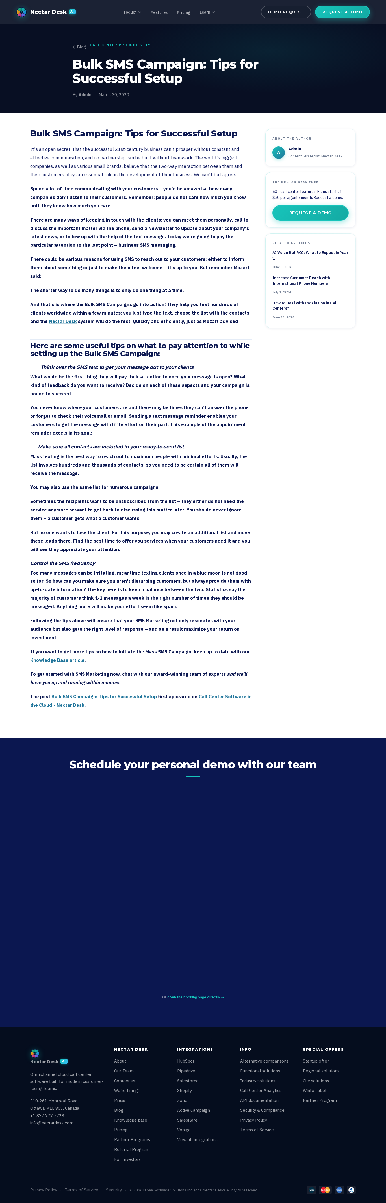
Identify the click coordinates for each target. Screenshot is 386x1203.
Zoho (182, 1100)
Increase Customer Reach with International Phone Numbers (301, 280)
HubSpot (185, 1061)
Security (114, 1190)
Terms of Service (257, 1129)
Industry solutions (257, 1080)
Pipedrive (186, 1071)
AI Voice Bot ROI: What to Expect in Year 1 (310, 255)
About (120, 1061)
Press (119, 1100)
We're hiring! (126, 1090)
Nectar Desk (63, 321)
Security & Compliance (262, 1110)
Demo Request (286, 12)
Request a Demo (342, 12)
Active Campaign (193, 1110)
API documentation (259, 1100)
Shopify (184, 1090)
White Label (314, 1090)
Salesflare (187, 1120)
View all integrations (197, 1139)
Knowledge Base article (57, 660)
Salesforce (188, 1080)
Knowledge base (130, 1120)
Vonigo (184, 1129)
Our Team (124, 1071)
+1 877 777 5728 (47, 1115)
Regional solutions (321, 1071)
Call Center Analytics (260, 1090)
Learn (205, 12)
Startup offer (316, 1061)
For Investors (127, 1159)
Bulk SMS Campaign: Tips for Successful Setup (104, 696)
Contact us (124, 1080)
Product (129, 12)
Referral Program (131, 1149)
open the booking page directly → (195, 997)
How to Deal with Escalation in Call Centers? (304, 305)
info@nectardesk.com (51, 1123)
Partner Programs (132, 1139)
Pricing (184, 12)
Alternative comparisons (264, 1061)
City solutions (316, 1080)
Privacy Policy (253, 1120)
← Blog (79, 46)
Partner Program (320, 1100)
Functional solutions (260, 1071)
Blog (118, 1110)
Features (159, 12)
